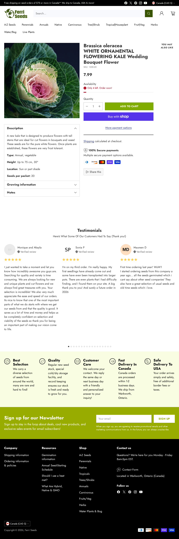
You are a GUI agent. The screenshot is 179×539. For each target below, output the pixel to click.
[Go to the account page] (161, 13)
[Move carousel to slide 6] (81, 346)
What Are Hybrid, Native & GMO (52, 488)
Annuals (83, 486)
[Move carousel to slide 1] (68, 346)
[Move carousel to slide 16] (108, 346)
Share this (95, 172)
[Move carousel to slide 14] (102, 346)
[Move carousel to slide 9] (89, 346)
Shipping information (16, 455)
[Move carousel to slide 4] (76, 346)
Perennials (85, 461)
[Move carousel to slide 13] (100, 346)
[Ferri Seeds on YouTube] (145, 3)
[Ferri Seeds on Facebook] (126, 3)
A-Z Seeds (85, 455)
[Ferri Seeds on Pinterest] (135, 3)
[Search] (149, 13)
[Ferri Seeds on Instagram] (140, 3)
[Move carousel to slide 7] (84, 346)
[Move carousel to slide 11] (94, 346)
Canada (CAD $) (164, 3)
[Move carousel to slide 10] (92, 346)
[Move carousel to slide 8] (87, 346)
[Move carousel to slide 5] (79, 346)
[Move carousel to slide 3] (73, 346)
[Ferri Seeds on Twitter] (131, 3)
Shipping (89, 141)
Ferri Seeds (31, 530)
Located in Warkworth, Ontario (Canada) (140, 476)
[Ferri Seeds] (16, 13)
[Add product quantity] (99, 106)
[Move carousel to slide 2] (71, 346)
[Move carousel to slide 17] (110, 346)
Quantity (88, 99)
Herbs (82, 505)
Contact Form (130, 470)
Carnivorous (86, 493)
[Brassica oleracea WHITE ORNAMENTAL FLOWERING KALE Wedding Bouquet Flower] (42, 80)
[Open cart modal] (173, 13)
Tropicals (84, 474)
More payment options (118, 128)
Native (83, 467)
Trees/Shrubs (86, 480)
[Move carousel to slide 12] (97, 346)
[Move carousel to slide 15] (105, 346)
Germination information (49, 457)
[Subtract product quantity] (87, 106)
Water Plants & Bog (90, 511)
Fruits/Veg (85, 499)
